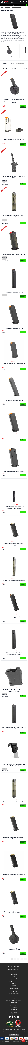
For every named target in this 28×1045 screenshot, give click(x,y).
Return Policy (14, 978)
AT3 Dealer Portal (14, 1004)
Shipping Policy (14, 980)
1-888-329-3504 (14, 971)
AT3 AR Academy (14, 995)
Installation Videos (14, 997)
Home (2, 7)
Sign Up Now (14, 1034)
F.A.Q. (14, 976)
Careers (14, 985)
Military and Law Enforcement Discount (14, 1000)
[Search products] (20, 2)
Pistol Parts (7, 7)
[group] (9, 51)
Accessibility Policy (14, 1005)
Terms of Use (14, 1009)
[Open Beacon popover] (23, 1040)
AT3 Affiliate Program (14, 993)
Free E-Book (14, 998)
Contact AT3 (14, 974)
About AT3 (14, 983)
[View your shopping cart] (23, 2)
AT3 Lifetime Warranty (14, 981)
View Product (22, 106)
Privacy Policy (14, 1007)
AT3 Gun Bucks (14, 991)
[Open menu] (26, 2)
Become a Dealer (14, 1002)
